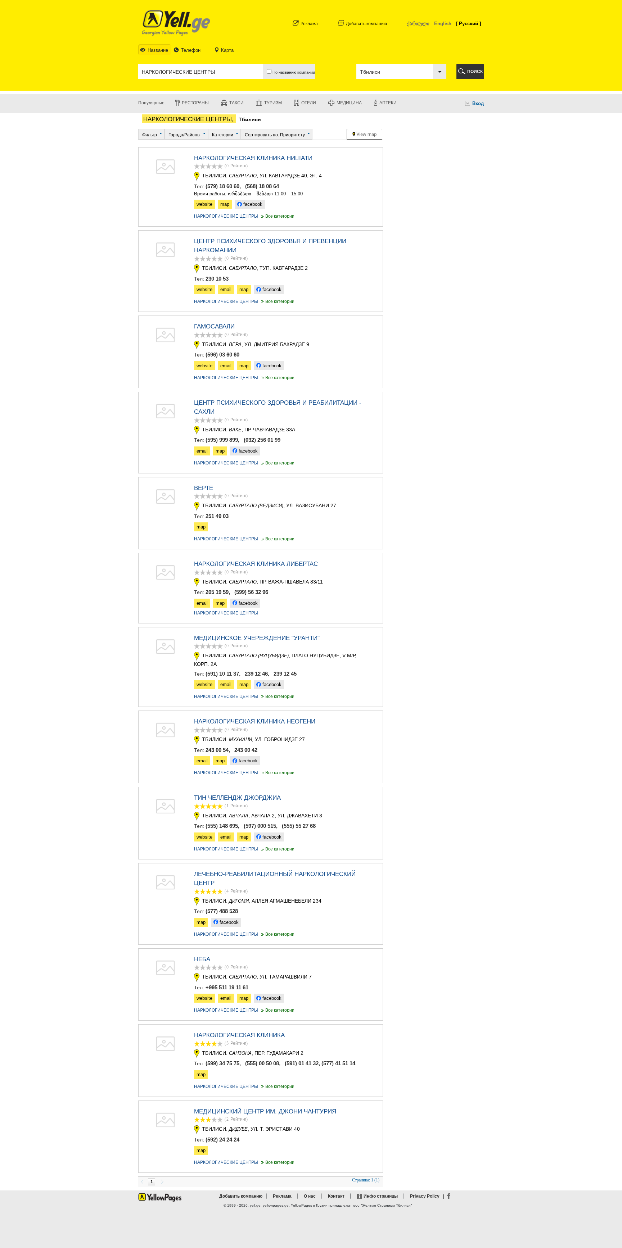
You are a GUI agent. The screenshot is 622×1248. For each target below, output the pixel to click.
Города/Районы (184, 134)
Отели (308, 102)
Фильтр (149, 134)
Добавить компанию (366, 23)
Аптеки (388, 102)
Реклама (309, 23)
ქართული (418, 23)
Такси (236, 102)
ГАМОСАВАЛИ (214, 326)
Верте (203, 488)
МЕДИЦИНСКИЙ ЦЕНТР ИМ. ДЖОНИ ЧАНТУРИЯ (265, 1111)
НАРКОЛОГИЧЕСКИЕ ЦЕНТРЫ (226, 216)
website (204, 204)
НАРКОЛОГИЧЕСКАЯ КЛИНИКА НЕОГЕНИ (254, 721)
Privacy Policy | (428, 1196)
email (225, 289)
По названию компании (293, 72)
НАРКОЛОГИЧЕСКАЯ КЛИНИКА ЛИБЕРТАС (256, 564)
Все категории (277, 216)
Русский (468, 23)
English (442, 23)
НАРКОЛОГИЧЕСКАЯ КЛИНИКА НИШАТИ (253, 158)
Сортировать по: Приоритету (275, 134)
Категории (222, 134)
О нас (310, 1196)
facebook (252, 204)
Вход (478, 103)
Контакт (336, 1196)
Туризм (273, 102)
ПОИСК (475, 71)
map (224, 204)
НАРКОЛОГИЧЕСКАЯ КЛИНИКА (239, 1035)
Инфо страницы (381, 1196)
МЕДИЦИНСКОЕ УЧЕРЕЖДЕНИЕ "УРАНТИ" (257, 638)
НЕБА (202, 959)
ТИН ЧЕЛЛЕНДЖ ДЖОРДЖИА (237, 797)
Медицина (349, 102)
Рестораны (195, 102)
